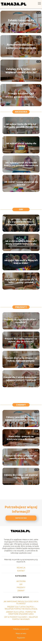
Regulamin (21, 638)
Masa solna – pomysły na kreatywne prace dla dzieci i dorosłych (21, 438)
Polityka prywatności (21, 629)
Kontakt (21, 571)
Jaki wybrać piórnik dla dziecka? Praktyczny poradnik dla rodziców (21, 164)
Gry (21, 209)
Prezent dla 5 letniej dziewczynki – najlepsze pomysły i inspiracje (21, 378)
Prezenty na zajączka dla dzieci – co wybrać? (21, 320)
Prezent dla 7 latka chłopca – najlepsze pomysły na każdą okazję (21, 608)
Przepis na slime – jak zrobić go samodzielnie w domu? (21, 95)
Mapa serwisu (21, 633)
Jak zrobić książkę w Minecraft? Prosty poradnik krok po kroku (21, 242)
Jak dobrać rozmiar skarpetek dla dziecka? (21, 183)
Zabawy (21, 404)
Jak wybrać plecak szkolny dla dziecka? (21, 144)
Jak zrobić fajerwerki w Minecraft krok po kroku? (21, 261)
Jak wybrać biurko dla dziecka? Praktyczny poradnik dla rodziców (21, 125)
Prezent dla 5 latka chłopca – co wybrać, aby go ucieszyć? (21, 340)
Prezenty (21, 307)
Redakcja (21, 568)
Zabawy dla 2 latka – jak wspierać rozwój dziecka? (21, 71)
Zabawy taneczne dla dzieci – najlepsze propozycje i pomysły (21, 22)
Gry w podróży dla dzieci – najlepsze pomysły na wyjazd (21, 223)
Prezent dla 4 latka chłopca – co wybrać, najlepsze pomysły (21, 359)
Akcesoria (21, 112)
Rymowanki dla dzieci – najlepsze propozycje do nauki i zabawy (21, 46)
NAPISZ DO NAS (21, 518)
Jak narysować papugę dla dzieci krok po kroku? (21, 602)
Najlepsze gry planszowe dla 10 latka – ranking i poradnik (21, 281)
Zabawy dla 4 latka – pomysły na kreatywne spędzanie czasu (21, 613)
